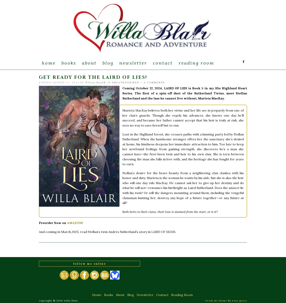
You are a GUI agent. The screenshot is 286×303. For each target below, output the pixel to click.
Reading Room (196, 63)
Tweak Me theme (216, 300)
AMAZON (74, 223)
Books (68, 63)
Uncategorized (125, 82)
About (89, 63)
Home (49, 63)
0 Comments (154, 82)
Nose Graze (239, 300)
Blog (108, 63)
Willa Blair (95, 82)
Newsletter (133, 63)
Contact (163, 63)
